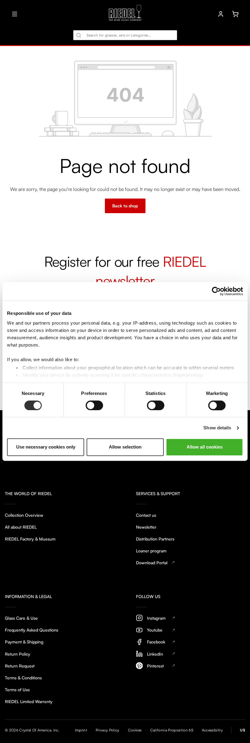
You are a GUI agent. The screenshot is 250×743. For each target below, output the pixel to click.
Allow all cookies (205, 447)
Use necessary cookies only (45, 447)
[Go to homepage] (125, 14)
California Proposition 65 (171, 730)
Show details (217, 427)
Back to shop (125, 205)
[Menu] (14, 14)
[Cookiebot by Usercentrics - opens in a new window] (216, 291)
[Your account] (220, 14)
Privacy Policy (107, 730)
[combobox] (125, 35)
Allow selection (125, 447)
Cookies (135, 730)
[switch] (94, 405)
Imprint (81, 730)
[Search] (78, 35)
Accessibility (212, 730)
